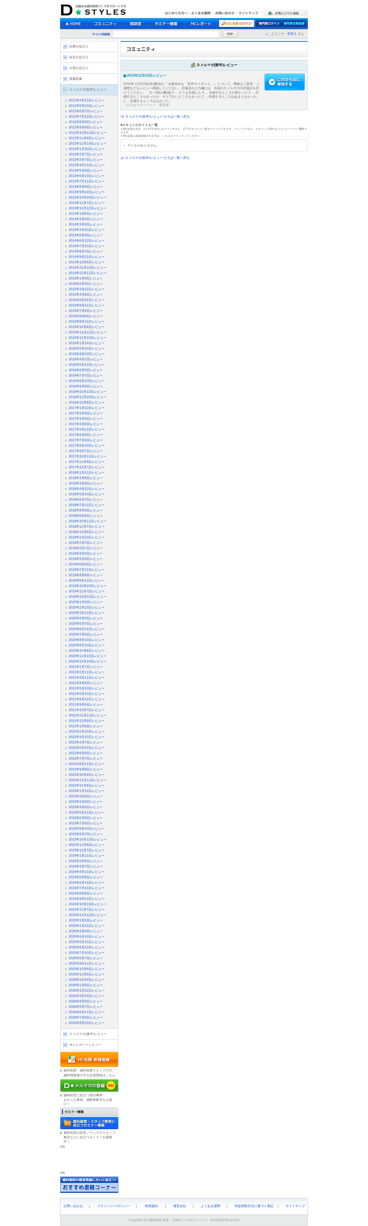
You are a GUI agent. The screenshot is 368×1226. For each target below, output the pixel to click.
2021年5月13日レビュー (87, 688)
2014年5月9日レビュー (86, 235)
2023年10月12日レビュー (87, 839)
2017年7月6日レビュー (86, 440)
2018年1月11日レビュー (87, 472)
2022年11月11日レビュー (87, 780)
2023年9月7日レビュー (86, 834)
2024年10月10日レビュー (87, 904)
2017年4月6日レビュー (86, 424)
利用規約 (151, 1206)
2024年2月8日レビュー (86, 861)
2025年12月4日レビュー (87, 980)
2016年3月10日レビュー (87, 354)
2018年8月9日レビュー (86, 510)
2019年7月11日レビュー (87, 570)
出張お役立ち (79, 68)
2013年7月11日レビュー (87, 181)
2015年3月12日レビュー (87, 289)
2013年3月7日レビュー (86, 160)
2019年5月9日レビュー (86, 559)
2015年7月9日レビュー (86, 311)
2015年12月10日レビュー (87, 338)
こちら (166, 135)
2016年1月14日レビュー (87, 343)
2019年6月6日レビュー (86, 564)
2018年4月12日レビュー (87, 489)
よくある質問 (210, 1206)
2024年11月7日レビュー (87, 909)
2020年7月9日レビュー (86, 634)
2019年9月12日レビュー (87, 580)
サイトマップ (295, 1206)
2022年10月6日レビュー (87, 775)
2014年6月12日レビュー (87, 241)
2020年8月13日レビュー (87, 640)
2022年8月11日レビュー (87, 764)
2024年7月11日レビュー (87, 888)
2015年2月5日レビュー (86, 284)
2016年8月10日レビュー (87, 381)
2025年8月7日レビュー (86, 958)
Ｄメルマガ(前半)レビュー (88, 89)
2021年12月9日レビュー (87, 721)
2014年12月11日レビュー (87, 273)
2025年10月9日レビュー (87, 969)
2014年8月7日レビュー (86, 251)
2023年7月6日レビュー (86, 823)
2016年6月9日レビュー (86, 370)
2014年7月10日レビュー (87, 246)
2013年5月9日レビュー (86, 170)
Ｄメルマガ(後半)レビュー (88, 1034)
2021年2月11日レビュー (87, 672)
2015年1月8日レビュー (86, 278)
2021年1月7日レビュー (86, 667)
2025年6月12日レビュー (87, 947)
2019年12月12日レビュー (87, 597)
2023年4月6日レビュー (86, 807)
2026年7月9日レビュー (86, 1017)
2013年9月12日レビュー (87, 192)
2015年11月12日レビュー (87, 332)
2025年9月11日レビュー (87, 963)
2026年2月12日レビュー (87, 990)
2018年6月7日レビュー (86, 499)
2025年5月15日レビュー (87, 942)
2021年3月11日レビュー (87, 677)
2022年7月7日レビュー (86, 758)
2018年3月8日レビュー (86, 483)
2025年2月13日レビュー (87, 926)
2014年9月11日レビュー (87, 257)
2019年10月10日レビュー (87, 586)
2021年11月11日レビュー (87, 715)
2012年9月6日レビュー (86, 127)
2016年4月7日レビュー (86, 359)
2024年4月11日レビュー (87, 872)
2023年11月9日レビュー (87, 845)
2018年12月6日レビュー (87, 532)
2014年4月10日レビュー (87, 230)
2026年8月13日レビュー (87, 1023)
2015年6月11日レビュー (87, 305)
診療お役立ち (79, 46)
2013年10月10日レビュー (87, 197)
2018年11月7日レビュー (87, 526)
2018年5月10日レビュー (87, 494)
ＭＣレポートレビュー (85, 1045)
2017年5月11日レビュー (87, 429)
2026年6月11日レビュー (87, 1012)
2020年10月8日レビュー (87, 651)
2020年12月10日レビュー (87, 661)
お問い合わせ (73, 1206)
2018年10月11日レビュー (87, 521)
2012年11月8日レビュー (87, 138)
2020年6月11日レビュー (87, 629)
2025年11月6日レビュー (87, 974)
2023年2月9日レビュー (86, 796)
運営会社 (179, 1206)
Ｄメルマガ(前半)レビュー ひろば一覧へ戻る (157, 116)
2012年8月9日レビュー (86, 122)
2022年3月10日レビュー (87, 737)
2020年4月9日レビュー (86, 618)
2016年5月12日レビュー (87, 365)
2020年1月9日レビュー (86, 602)
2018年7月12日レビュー (87, 505)
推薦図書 (75, 79)
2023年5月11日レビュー (87, 812)
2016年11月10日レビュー (87, 397)
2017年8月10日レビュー (87, 446)
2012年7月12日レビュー (87, 116)
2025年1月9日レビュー (86, 920)
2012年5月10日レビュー (87, 106)
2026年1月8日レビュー (86, 985)
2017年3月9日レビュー (86, 419)
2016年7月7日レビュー (86, 375)
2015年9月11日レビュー (87, 321)
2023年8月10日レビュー (87, 829)
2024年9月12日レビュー (87, 899)
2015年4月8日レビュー (86, 294)
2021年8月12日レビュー (87, 699)
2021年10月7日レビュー (87, 710)
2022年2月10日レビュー (87, 731)
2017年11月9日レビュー (87, 462)
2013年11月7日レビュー (87, 203)
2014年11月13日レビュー (87, 267)
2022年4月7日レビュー (86, 742)
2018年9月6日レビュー (86, 516)
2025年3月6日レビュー (86, 931)
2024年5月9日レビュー (86, 877)
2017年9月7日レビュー (86, 451)
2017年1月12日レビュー (87, 408)
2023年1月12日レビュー (87, 791)
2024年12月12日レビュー (87, 915)
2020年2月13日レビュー (87, 607)
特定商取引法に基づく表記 (254, 1206)
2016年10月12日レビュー (87, 392)
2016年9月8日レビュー (86, 386)
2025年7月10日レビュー (87, 953)
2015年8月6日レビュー (86, 316)
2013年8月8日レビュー (86, 187)
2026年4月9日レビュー (86, 1001)
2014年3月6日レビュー (86, 224)
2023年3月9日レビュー (86, 802)
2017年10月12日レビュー (87, 456)
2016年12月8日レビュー (87, 402)
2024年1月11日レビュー (87, 856)
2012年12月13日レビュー (87, 143)
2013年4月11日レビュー (87, 165)
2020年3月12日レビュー (87, 613)
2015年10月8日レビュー (87, 327)
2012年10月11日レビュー (87, 133)
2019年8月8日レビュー (86, 575)
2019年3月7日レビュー (86, 548)
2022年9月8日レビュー (86, 769)
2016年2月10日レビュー (87, 348)
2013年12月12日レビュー (87, 208)
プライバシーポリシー (113, 1206)
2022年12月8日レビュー (87, 785)
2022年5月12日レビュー (87, 748)
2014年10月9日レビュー (87, 262)
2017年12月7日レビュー (87, 467)
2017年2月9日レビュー (86, 413)
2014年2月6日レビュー (86, 219)
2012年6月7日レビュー (86, 111)
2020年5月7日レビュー (86, 624)
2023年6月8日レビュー (86, 818)
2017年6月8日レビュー (86, 435)
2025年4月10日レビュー (87, 936)
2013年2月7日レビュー (86, 154)
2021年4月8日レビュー (86, 683)
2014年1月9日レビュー (86, 214)
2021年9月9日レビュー (86, 704)
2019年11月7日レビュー (87, 591)
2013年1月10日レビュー (87, 149)
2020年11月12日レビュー (87, 656)
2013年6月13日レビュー (87, 176)
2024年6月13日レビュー (87, 883)
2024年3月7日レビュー (86, 866)
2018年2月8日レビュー (86, 478)
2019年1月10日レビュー (87, 537)
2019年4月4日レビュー (86, 553)
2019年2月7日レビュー (86, 543)
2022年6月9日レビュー (86, 753)
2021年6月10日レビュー (87, 694)
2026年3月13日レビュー (87, 996)
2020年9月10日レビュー (87, 645)
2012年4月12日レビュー (87, 100)
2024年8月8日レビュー (86, 893)
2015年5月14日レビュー (87, 300)
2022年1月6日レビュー (86, 726)
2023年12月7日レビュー (87, 850)
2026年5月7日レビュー (86, 1007)
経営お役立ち (79, 57)
